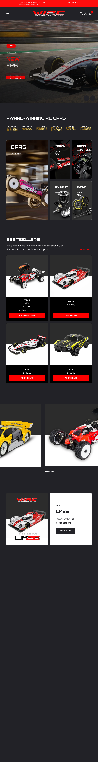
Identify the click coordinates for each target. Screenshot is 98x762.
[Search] (81, 13)
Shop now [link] (16, 154)
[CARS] (27, 180)
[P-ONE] (82, 200)
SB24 (27, 303)
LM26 (71, 301)
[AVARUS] (60, 200)
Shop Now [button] (16, 75)
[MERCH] (60, 159)
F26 (27, 369)
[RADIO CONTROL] (82, 159)
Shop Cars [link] (85, 250)
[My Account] (85, 13)
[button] (65, 531)
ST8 (71, 369)
